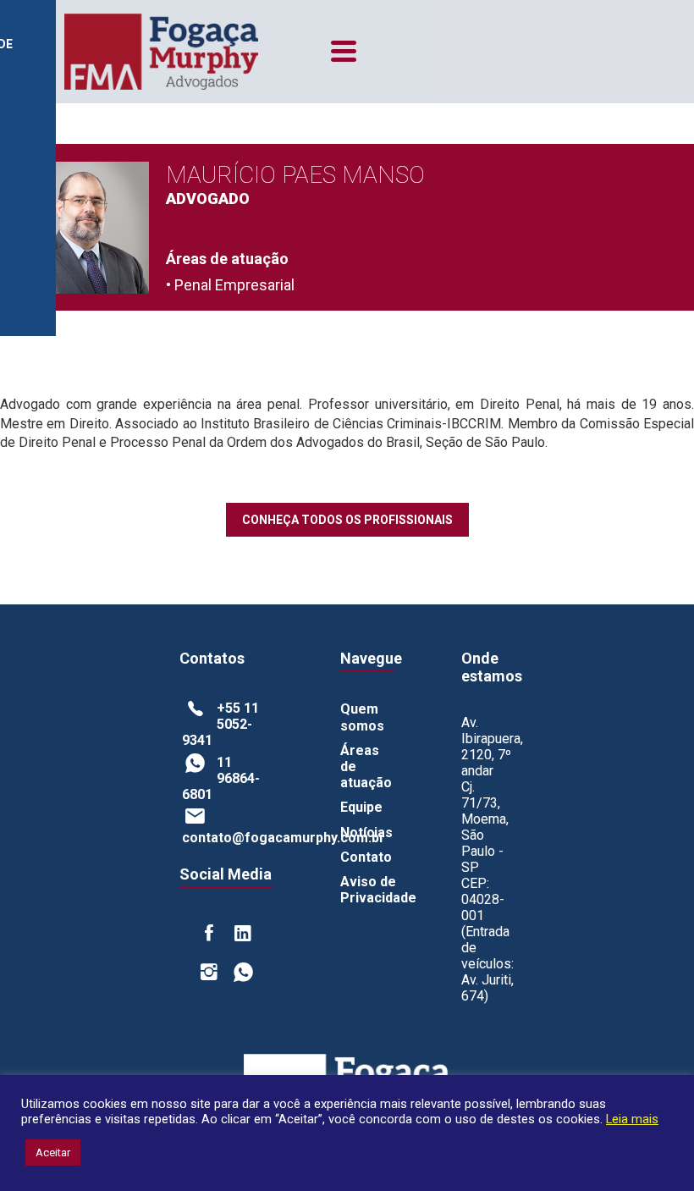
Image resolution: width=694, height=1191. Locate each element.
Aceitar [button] (53, 1152)
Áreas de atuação (366, 766)
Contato (366, 857)
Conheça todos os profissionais (347, 520)
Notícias (366, 832)
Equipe (361, 807)
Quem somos (362, 717)
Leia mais (632, 1119)
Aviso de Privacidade (378, 890)
